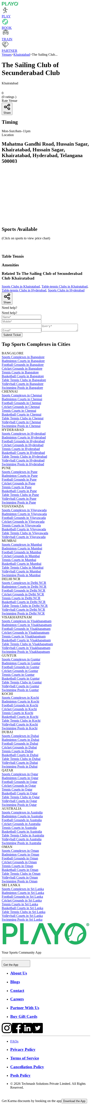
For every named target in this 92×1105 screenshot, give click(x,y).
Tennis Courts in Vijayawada (21, 525)
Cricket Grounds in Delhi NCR (23, 594)
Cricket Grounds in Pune (18, 483)
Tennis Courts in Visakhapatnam (24, 636)
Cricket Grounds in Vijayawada (23, 521)
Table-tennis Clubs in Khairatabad (65, 286)
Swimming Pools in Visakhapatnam (26, 651)
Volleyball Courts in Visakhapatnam (26, 648)
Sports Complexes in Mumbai (22, 544)
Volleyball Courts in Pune (19, 498)
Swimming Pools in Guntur (20, 690)
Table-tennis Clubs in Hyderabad (24, 290)
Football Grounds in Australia (22, 820)
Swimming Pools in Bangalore (22, 387)
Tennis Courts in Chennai (19, 410)
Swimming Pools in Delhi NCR (23, 613)
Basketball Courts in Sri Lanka (22, 908)
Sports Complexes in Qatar (20, 774)
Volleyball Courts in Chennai (21, 422)
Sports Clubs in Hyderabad (66, 290)
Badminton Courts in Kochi (20, 701)
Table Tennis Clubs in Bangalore (24, 380)
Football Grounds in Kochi (20, 705)
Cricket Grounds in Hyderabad (22, 445)
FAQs (14, 1041)
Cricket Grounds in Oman (19, 862)
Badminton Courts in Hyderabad (24, 437)
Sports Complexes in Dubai (20, 736)
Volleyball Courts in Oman (20, 877)
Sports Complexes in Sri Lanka (23, 889)
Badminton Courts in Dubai (20, 739)
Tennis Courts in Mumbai (19, 560)
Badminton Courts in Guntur (21, 663)
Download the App (74, 1101)
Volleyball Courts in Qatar (19, 801)
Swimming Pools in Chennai (21, 426)
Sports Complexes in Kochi (20, 697)
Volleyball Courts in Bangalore (22, 384)
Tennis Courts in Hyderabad (21, 449)
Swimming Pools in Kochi (19, 728)
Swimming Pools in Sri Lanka (22, 919)
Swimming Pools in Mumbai (21, 575)
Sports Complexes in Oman (20, 850)
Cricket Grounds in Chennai (21, 407)
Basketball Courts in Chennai (21, 414)
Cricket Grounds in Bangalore (22, 368)
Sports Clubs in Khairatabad (21, 286)
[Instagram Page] (7, 1032)
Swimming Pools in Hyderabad (23, 464)
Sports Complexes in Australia (22, 812)
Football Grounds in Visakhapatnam (26, 629)
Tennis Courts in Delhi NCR (21, 598)
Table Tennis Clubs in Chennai (22, 418)
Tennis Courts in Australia (19, 827)
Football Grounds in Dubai (20, 743)
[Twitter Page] (38, 1032)
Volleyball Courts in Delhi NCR (23, 609)
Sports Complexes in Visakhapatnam (26, 621)
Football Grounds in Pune (19, 479)
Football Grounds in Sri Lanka (22, 896)
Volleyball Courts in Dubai (20, 762)
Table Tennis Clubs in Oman (21, 873)
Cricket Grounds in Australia (21, 824)
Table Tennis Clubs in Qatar (21, 797)
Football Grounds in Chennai (21, 403)
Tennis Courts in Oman (17, 866)
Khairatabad (21, 54)
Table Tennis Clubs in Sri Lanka (23, 912)
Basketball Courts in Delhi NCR (24, 602)
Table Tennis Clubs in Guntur (22, 682)
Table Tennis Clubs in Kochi (21, 720)
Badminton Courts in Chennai (22, 399)
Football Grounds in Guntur (20, 667)
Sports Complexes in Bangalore (23, 357)
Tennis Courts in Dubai (17, 751)
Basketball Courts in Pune (19, 491)
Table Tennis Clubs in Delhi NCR (25, 606)
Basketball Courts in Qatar (19, 793)
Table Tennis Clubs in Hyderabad (24, 456)
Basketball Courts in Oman (20, 870)
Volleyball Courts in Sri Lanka (22, 916)
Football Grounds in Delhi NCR (23, 590)
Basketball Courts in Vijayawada (24, 529)
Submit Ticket (12, 335)
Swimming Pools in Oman (19, 881)
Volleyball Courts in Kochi (20, 724)
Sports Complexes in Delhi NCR (24, 583)
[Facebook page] (17, 1032)
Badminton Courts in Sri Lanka (23, 893)
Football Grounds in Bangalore (23, 364)
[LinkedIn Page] (27, 1032)
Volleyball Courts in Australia (22, 839)
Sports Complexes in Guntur (21, 659)
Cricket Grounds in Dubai (19, 747)
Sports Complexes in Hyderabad (24, 433)
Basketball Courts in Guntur (21, 678)
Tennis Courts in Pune (17, 487)
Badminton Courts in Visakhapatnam (27, 625)
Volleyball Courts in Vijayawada (24, 537)
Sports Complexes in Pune (19, 472)
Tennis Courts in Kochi (17, 713)
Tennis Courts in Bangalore (20, 372)
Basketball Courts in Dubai (20, 755)
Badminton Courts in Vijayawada (24, 514)
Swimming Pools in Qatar (19, 805)
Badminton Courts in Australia (22, 816)
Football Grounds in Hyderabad (23, 441)
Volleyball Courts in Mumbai (21, 571)
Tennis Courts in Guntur (18, 674)
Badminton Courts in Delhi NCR (24, 586)
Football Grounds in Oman (20, 858)
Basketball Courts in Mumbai (21, 563)
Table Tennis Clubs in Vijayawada (25, 533)
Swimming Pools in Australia (21, 843)
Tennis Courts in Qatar (17, 789)
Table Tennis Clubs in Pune (20, 495)
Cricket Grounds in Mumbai (21, 556)
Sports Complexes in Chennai (22, 395)
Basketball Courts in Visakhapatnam (26, 640)
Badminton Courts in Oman (20, 854)
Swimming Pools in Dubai (19, 766)
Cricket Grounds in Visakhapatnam (25, 632)
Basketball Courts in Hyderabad (23, 452)
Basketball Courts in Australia (22, 831)
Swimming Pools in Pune (19, 502)
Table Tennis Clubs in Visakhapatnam (27, 644)
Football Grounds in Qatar (19, 782)
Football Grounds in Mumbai (21, 552)
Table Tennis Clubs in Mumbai (22, 567)
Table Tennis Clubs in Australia (23, 835)
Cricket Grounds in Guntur (20, 671)
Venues (7, 54)
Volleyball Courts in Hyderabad (23, 460)
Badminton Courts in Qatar (20, 778)
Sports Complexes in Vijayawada (24, 510)
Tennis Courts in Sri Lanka (20, 904)
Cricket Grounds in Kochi (19, 709)
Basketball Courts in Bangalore (23, 376)
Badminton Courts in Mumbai (22, 548)
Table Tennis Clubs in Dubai (21, 759)
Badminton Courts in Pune (20, 475)
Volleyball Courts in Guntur (20, 686)
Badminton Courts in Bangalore (23, 361)
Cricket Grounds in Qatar (19, 785)
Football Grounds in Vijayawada (24, 518)
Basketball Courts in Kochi (20, 717)
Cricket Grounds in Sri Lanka (22, 900)
